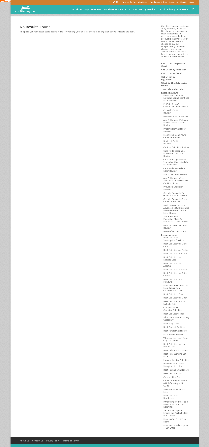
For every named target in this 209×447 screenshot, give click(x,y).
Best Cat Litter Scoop (173, 313)
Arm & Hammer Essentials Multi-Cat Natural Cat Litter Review (175, 219)
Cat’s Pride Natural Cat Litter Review (174, 169)
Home (192, 2)
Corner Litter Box (171, 377)
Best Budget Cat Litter (174, 327)
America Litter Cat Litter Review (175, 226)
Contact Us (173, 2)
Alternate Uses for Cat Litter (174, 390)
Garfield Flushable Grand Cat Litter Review (175, 200)
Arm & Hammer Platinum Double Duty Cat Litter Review (175, 122)
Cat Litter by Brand (143, 9)
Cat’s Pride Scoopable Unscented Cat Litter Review (174, 153)
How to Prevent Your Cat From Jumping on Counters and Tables (175, 288)
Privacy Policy (53, 440)
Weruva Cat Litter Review (176, 116)
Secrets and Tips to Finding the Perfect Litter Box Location (175, 413)
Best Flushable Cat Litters (176, 369)
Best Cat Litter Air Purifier (176, 249)
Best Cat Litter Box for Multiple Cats (174, 302)
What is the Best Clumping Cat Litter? (176, 318)
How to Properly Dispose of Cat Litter (176, 426)
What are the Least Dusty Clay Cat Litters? (176, 339)
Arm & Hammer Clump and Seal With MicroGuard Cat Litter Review (175, 181)
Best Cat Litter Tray (173, 294)
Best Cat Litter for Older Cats (175, 245)
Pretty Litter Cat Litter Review (174, 130)
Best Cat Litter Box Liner (175, 253)
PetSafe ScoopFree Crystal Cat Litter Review (175, 105)
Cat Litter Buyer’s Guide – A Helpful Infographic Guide (176, 383)
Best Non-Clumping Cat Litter (174, 355)
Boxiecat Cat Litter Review (172, 142)
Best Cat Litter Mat (172, 373)
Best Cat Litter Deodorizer (170, 396)
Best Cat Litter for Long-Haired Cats (175, 345)
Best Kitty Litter (171, 323)
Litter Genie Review (173, 334)
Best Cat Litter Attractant (175, 269)
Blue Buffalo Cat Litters (174, 231)
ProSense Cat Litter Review (173, 188)
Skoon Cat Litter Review (175, 174)
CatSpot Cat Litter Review (176, 147)
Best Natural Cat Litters (175, 330)
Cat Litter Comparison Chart (86, 9)
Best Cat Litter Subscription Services (173, 238)
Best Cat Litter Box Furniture (172, 280)
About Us (183, 2)
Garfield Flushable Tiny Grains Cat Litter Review (175, 194)
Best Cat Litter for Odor (175, 297)
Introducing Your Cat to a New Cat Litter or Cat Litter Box (175, 404)
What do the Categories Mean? (134, 2)
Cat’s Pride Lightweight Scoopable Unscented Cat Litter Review (176, 162)
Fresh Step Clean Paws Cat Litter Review (174, 136)
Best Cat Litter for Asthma (172, 264)
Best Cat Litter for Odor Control (175, 274)
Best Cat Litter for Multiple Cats (172, 258)
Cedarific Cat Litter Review (172, 111)
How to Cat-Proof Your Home (174, 420)
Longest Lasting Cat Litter (176, 360)
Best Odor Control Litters (176, 350)
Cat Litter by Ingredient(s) (172, 9)
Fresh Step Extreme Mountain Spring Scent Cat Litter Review (176, 98)
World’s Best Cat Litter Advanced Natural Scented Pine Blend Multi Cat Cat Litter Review (176, 209)
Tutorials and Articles (158, 2)
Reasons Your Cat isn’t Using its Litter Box (174, 364)
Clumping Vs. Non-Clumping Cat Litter (172, 308)
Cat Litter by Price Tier (115, 9)
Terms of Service (71, 440)
